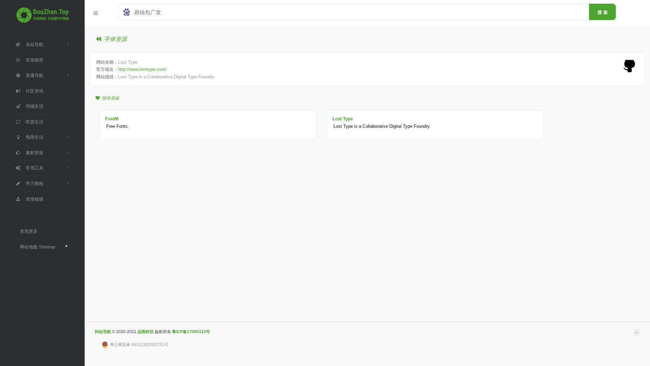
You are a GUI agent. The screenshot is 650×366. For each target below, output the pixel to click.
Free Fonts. (117, 126)
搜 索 (603, 12)
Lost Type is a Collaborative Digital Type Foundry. (382, 126)
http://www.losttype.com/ (142, 69)
